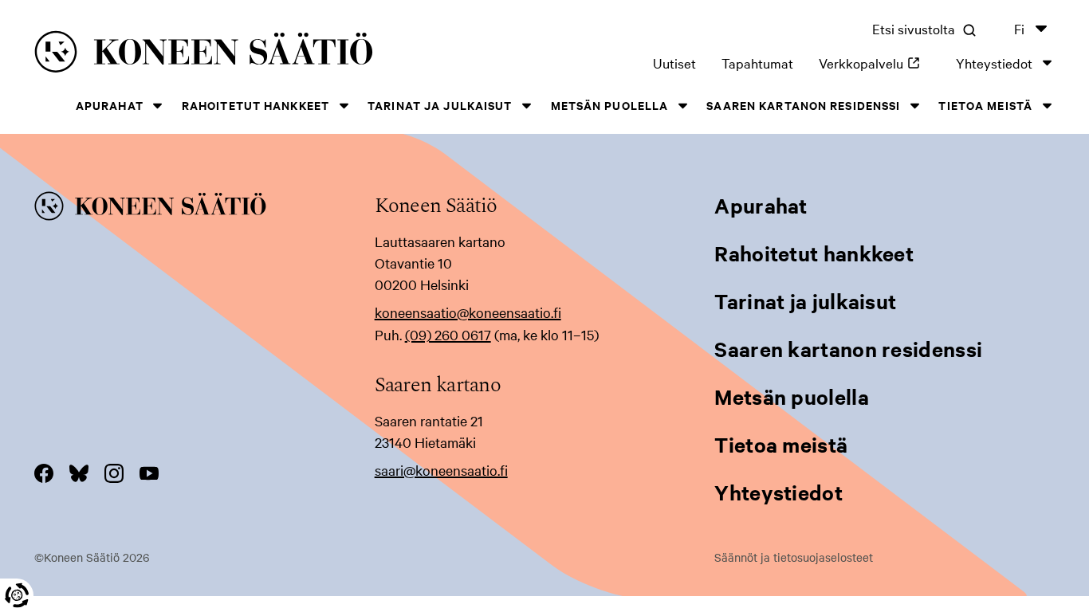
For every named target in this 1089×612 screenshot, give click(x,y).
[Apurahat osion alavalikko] (158, 105)
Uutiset (674, 62)
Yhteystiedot (994, 62)
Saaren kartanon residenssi (803, 104)
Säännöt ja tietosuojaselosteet (793, 557)
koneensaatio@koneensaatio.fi (468, 312)
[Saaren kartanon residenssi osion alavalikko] (914, 105)
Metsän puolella (610, 104)
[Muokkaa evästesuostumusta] (16, 595)
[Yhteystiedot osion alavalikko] (1047, 62)
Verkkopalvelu (874, 63)
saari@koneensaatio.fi (441, 470)
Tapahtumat (757, 62)
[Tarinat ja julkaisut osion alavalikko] (527, 105)
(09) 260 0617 (448, 334)
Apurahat (109, 104)
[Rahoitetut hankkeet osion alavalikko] (344, 105)
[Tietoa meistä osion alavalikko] (1047, 105)
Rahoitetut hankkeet (255, 104)
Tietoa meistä (985, 104)
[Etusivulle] (242, 54)
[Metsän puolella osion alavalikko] (682, 105)
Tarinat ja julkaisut (440, 104)
